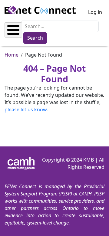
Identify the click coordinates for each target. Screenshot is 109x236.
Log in (95, 12)
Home (11, 54)
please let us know (26, 109)
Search (35, 37)
